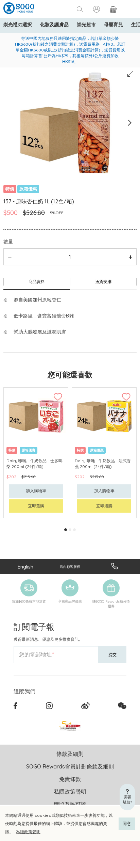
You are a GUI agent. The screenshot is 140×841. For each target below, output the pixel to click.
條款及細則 (70, 753)
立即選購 (36, 505)
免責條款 (70, 779)
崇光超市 (86, 24)
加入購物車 (36, 490)
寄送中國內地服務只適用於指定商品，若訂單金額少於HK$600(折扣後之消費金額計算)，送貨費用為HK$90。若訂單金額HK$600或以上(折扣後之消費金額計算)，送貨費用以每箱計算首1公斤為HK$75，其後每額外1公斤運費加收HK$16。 (70, 50)
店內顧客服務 (70, 566)
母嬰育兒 (113, 24)
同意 (127, 823)
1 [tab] (65, 529)
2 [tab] (70, 529)
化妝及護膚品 (54, 24)
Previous (10, 122)
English (25, 566)
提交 (112, 654)
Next (129, 122)
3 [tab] (74, 529)
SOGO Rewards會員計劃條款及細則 (70, 766)
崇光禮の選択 (17, 24)
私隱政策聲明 (28, 831)
